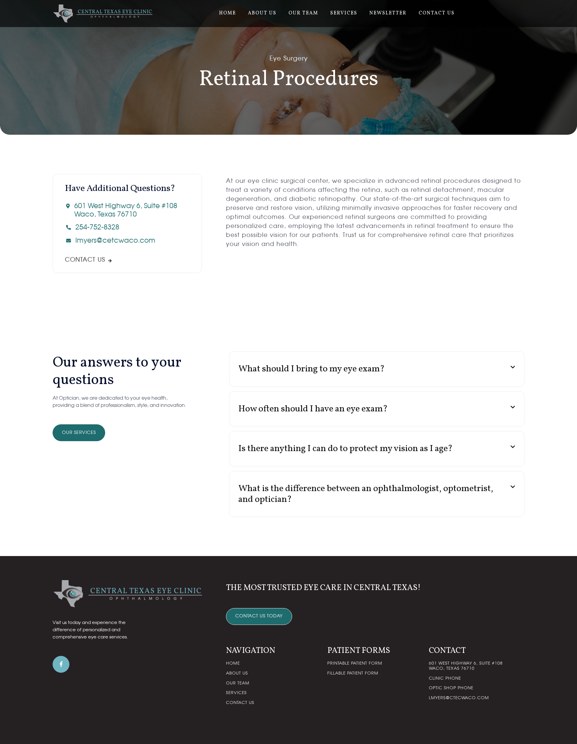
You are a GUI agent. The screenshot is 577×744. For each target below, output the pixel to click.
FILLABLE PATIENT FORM (352, 673)
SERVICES (343, 13)
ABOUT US (262, 13)
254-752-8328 (97, 227)
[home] (102, 14)
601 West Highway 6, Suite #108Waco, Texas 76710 (125, 210)
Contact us (88, 260)
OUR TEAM (303, 13)
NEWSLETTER (388, 13)
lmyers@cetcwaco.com (115, 241)
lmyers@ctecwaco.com (459, 698)
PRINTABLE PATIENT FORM (354, 663)
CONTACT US (437, 13)
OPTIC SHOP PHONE (451, 688)
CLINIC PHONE (445, 678)
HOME (227, 13)
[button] (376, 369)
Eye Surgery (289, 59)
